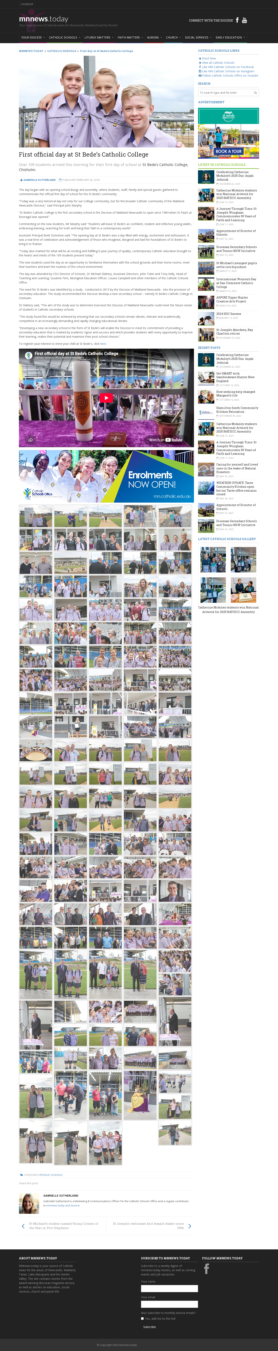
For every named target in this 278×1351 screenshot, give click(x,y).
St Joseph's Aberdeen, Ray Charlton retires (234, 332)
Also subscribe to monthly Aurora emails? (168, 1313)
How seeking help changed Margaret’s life (235, 394)
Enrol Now (209, 58)
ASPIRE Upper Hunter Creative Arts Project (232, 299)
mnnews (43, 18)
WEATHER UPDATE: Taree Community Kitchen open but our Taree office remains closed (236, 488)
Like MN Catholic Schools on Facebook (228, 67)
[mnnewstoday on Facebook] (237, 20)
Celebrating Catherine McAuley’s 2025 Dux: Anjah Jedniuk (235, 175)
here (103, 344)
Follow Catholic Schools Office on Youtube (230, 75)
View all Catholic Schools (218, 63)
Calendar (27, 4)
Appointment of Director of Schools (236, 233)
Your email (148, 1297)
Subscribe (149, 1327)
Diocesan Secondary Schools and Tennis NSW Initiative (236, 249)
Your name (148, 1281)
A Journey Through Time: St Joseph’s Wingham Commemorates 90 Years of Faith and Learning (236, 214)
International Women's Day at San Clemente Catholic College (236, 283)
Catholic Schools (50, 1175)
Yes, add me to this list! (160, 1318)
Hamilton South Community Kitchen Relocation (237, 410)
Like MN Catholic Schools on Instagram (228, 71)
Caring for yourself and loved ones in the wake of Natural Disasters (237, 468)
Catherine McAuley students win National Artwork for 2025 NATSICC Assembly (236, 194)
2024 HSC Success (228, 314)
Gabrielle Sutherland (60, 1195)
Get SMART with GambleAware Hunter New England (235, 377)
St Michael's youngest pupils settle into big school (236, 265)
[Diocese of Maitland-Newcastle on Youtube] (244, 20)
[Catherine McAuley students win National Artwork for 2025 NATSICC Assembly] (213, 559)
